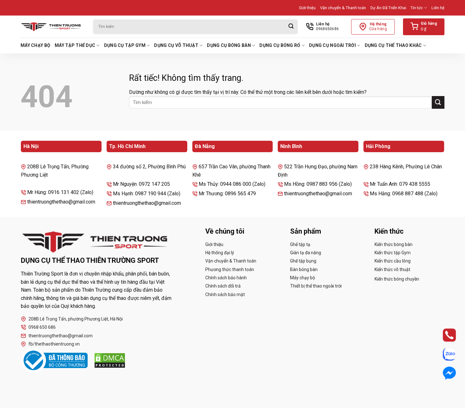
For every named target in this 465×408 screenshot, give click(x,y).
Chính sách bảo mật (225, 294)
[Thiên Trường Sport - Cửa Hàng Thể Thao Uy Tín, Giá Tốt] (52, 27)
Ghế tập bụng (303, 260)
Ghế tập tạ (300, 244)
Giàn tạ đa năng (305, 252)
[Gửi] (291, 27)
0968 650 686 (42, 327)
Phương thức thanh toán (229, 269)
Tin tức (417, 7)
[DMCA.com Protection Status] (110, 360)
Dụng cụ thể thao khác (393, 45)
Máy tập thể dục (75, 45)
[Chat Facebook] (443, 373)
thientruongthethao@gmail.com (60, 335)
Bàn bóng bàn (304, 269)
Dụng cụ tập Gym (125, 45)
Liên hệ (437, 7)
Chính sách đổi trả (223, 285)
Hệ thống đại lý (219, 252)
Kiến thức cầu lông (393, 260)
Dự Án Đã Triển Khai (388, 7)
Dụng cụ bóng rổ (279, 45)
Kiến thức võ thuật (392, 269)
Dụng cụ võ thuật (176, 45)
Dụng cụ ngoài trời (332, 45)
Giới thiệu (307, 7)
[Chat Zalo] (443, 354)
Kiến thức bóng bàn (393, 244)
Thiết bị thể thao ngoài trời (316, 285)
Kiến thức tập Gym (393, 252)
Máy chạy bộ (35, 45)
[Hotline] (443, 335)
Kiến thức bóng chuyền (397, 279)
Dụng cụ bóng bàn (229, 45)
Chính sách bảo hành (226, 277)
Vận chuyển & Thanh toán (343, 7)
